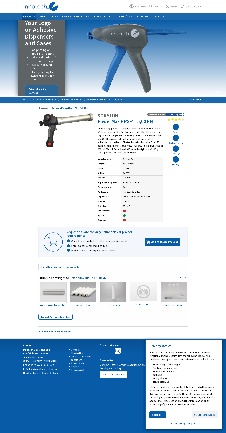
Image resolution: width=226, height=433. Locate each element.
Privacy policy (178, 423)
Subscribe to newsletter (113, 374)
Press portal (77, 369)
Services (66, 16)
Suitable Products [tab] (51, 267)
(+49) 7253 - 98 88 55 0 (42, 364)
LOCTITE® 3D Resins (127, 16)
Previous (2, 58)
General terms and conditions (81, 358)
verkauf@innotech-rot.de (44, 368)
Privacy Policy (78, 363)
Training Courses (48, 16)
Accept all (157, 414)
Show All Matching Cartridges (55, 316)
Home (38, 99)
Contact (75, 349)
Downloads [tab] (72, 267)
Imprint (75, 366)
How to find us (78, 353)
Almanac (78, 16)
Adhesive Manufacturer (99, 16)
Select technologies (204, 414)
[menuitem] (29, 16)
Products (29, 16)
